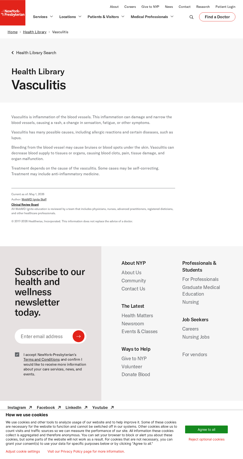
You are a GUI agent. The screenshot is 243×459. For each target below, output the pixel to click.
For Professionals (200, 279)
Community (134, 280)
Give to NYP (150, 7)
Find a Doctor (217, 17)
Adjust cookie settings (23, 451)
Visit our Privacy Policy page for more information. (86, 451)
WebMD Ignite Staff (34, 199)
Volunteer (132, 366)
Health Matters (137, 315)
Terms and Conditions (41, 359)
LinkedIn (77, 408)
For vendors (194, 354)
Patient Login (225, 7)
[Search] (191, 17)
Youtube (103, 408)
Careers (130, 7)
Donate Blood (136, 374)
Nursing (190, 302)
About (114, 7)
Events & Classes (140, 331)
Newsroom (133, 323)
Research (203, 7)
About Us (131, 272)
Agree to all (206, 429)
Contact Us (133, 288)
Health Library (35, 31)
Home (13, 31)
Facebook (49, 408)
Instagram (20, 408)
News (169, 7)
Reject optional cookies (206, 439)
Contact (185, 7)
